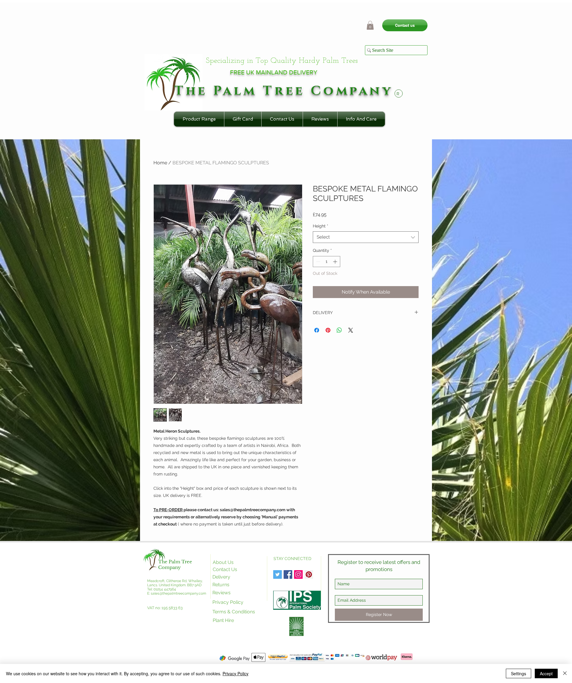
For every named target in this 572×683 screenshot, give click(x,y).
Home (160, 163)
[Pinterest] (308, 574)
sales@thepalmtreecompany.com (178, 593)
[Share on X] (350, 330)
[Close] (564, 673)
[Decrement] (317, 261)
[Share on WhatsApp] (339, 330)
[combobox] (366, 237)
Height (320, 226)
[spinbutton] (326, 261)
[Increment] (335, 261)
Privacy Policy (235, 673)
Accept (546, 673)
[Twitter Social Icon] (277, 574)
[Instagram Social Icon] (298, 574)
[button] (370, 25)
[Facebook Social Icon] (288, 574)
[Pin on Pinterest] (328, 330)
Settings (518, 673)
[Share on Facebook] (316, 330)
